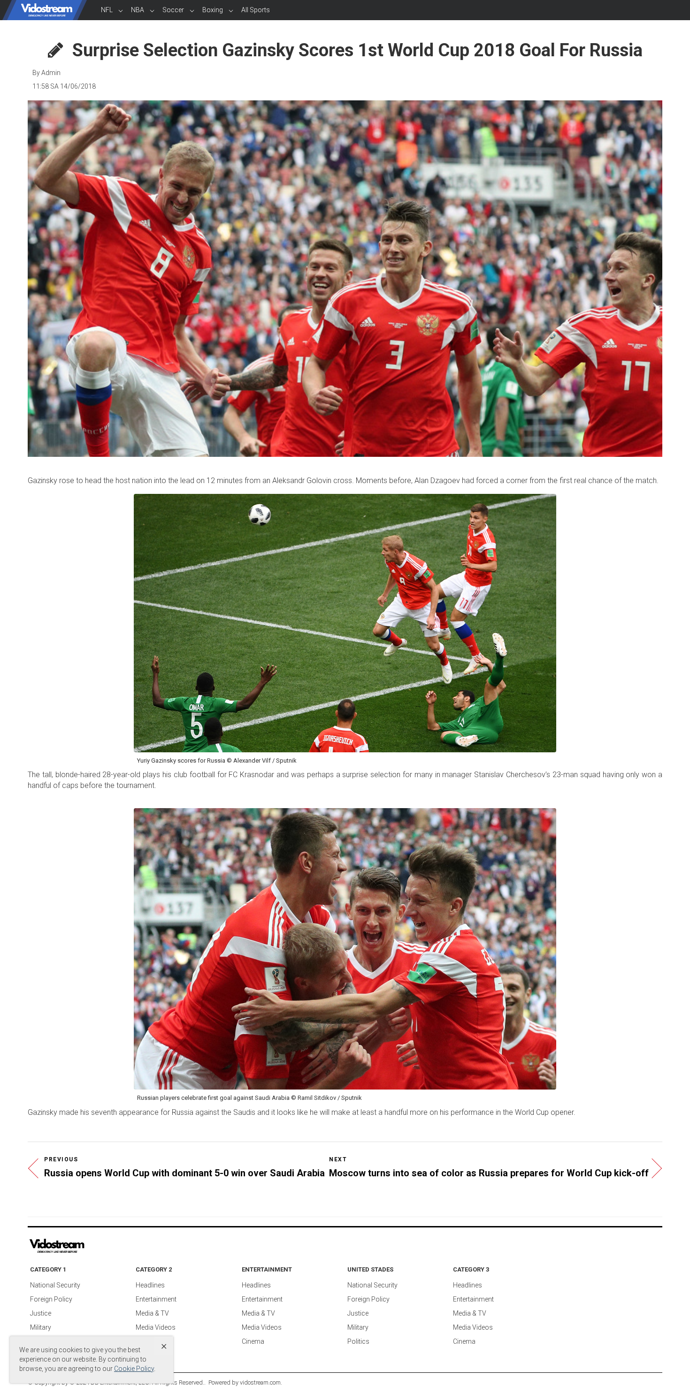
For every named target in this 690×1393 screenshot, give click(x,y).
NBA (137, 10)
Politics (358, 1341)
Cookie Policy (134, 1368)
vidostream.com (260, 1382)
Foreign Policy (51, 1299)
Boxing (212, 10)
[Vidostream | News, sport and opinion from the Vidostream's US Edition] (89, 1246)
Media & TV (152, 1313)
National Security (55, 1285)
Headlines (150, 1285)
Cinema (253, 1341)
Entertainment (156, 1299)
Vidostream (47, 10)
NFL (107, 10)
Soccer (173, 10)
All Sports (255, 10)
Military (40, 1327)
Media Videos (156, 1327)
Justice (40, 1313)
